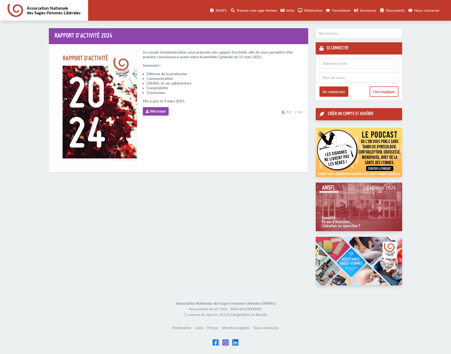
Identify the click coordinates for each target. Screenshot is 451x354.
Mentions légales (235, 327)
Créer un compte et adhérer (350, 114)
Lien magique (384, 91)
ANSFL (221, 10)
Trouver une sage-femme (257, 10)
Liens (199, 327)
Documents (395, 10)
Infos (290, 10)
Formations (341, 10)
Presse (212, 327)
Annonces (368, 10)
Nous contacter (427, 10)
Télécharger (157, 111)
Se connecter (334, 91)
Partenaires (181, 327)
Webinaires (313, 10)
